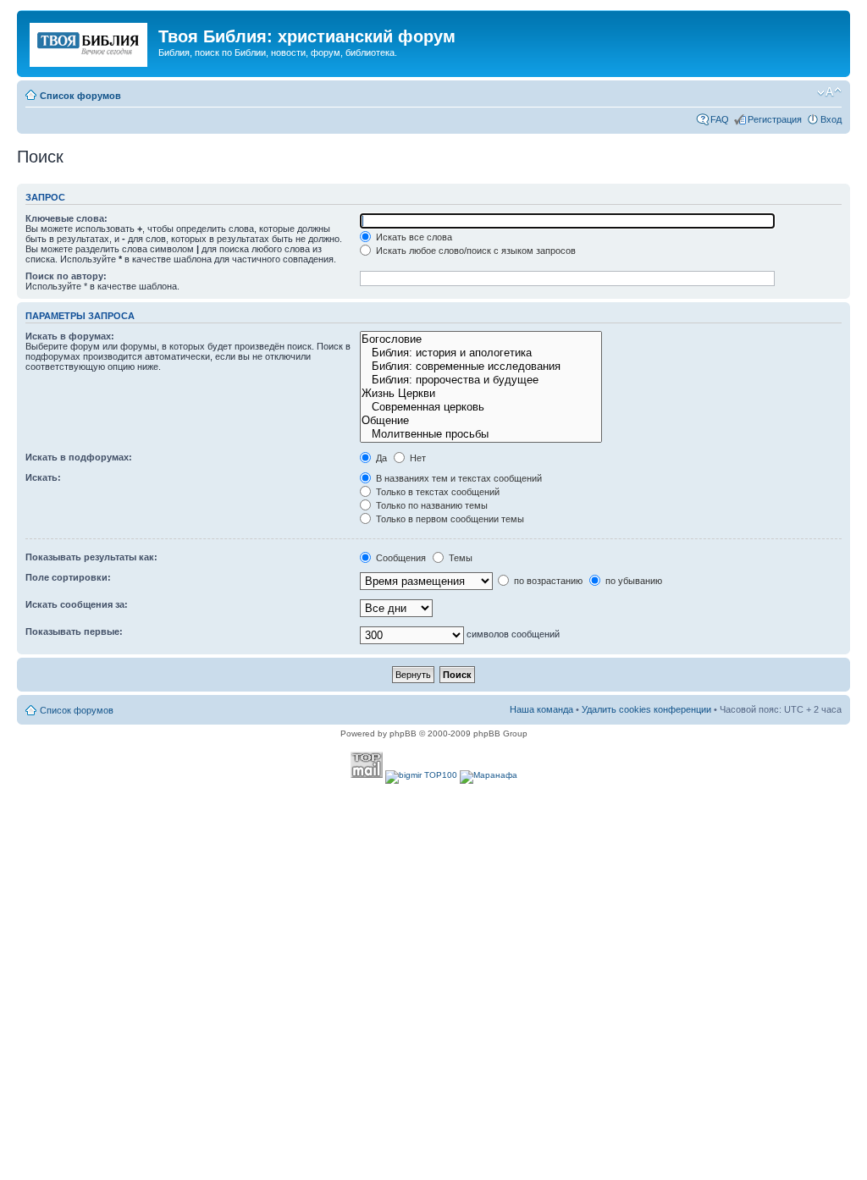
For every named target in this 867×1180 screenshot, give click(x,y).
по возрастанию (547, 581)
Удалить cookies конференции (646, 709)
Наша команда (541, 709)
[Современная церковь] (480, 407)
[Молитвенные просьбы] (480, 434)
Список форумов (80, 96)
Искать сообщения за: (76, 604)
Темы (459, 558)
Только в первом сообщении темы (448, 519)
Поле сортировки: (68, 577)
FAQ (719, 119)
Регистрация (775, 119)
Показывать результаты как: (91, 557)
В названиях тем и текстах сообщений (457, 478)
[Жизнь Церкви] (480, 393)
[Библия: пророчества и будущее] (480, 380)
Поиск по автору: (66, 276)
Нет (416, 458)
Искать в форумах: (69, 336)
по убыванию (632, 581)
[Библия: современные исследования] (480, 366)
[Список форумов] (89, 41)
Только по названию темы (430, 505)
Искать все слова (412, 237)
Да (380, 458)
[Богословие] (480, 339)
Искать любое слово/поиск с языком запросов (474, 250)
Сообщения (399, 558)
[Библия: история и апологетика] (480, 353)
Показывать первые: (74, 631)
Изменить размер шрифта (829, 92)
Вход (831, 119)
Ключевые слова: (66, 218)
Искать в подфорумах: (78, 457)
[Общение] (480, 420)
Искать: (43, 477)
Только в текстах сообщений (436, 492)
